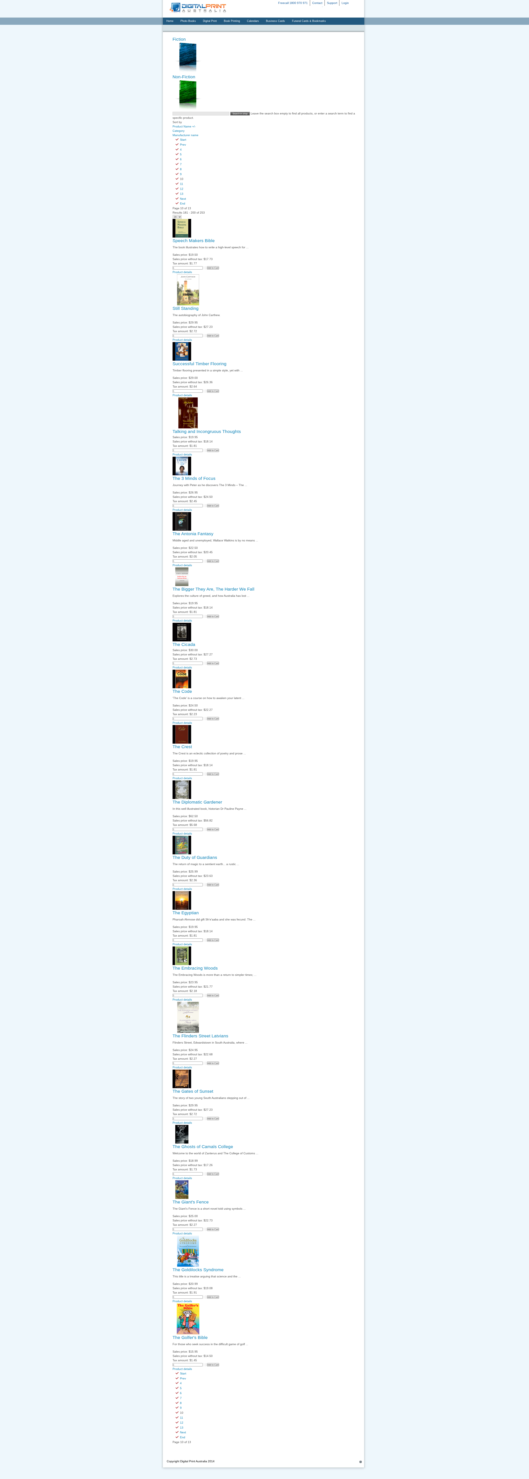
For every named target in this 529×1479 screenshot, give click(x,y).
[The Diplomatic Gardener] (182, 798)
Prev (183, 144)
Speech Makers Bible (194, 240)
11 (181, 183)
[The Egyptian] (182, 908)
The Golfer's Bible (190, 1337)
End (182, 203)
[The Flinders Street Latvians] (188, 1031)
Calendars (253, 21)
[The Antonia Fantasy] (182, 529)
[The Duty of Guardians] (182, 853)
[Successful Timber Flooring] (182, 359)
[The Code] (182, 687)
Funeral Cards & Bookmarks (309, 21)
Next (183, 198)
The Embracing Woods (195, 968)
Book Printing (232, 21)
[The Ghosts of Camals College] (182, 1142)
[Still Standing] (188, 304)
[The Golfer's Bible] (188, 1333)
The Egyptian (186, 912)
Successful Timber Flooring (199, 363)
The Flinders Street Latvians (200, 1035)
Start (183, 139)
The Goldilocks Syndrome (198, 1269)
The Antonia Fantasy (193, 533)
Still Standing (186, 308)
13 (181, 193)
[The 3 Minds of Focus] (182, 474)
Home (169, 21)
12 (181, 188)
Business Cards (275, 21)
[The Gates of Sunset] (182, 1087)
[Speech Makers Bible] (182, 236)
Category (179, 130)
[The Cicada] (182, 640)
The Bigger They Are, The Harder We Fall (213, 589)
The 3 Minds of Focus (194, 478)
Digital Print (210, 21)
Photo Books (188, 21)
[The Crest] (182, 742)
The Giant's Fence (191, 1202)
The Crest (182, 746)
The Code (182, 691)
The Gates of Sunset (193, 1091)
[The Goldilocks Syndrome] (188, 1265)
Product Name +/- (184, 126)
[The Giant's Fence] (182, 1198)
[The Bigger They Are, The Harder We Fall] (182, 585)
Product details (182, 272)
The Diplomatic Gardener (197, 802)
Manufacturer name (185, 135)
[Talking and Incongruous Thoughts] (188, 427)
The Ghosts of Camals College (203, 1146)
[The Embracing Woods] (182, 964)
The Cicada (184, 644)
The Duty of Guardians (195, 857)
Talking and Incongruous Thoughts (207, 431)
